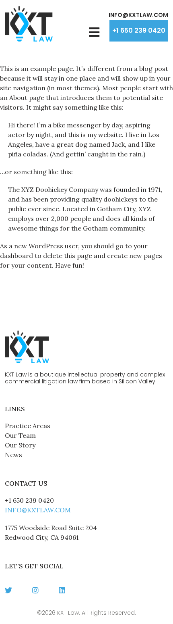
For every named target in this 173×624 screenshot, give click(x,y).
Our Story (20, 445)
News (13, 455)
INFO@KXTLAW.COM (138, 15)
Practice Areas (27, 426)
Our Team (20, 435)
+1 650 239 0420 (138, 30)
